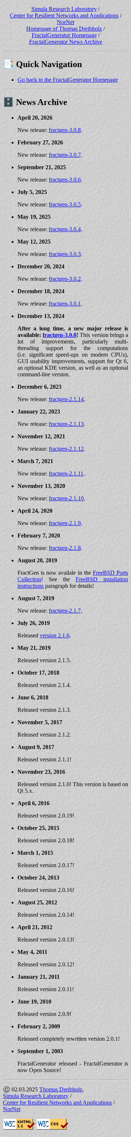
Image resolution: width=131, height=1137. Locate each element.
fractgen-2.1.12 (66, 449)
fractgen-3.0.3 (65, 254)
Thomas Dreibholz (60, 1089)
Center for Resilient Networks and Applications (64, 15)
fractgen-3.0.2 (65, 279)
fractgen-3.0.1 (65, 303)
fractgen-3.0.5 (65, 204)
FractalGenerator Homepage (64, 35)
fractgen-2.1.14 (66, 399)
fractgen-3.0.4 (65, 229)
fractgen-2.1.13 (66, 424)
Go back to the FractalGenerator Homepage (67, 80)
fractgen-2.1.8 (65, 548)
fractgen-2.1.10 (66, 498)
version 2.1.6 (55, 635)
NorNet (65, 22)
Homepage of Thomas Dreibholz (64, 29)
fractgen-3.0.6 (65, 179)
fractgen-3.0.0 (59, 335)
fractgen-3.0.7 (65, 155)
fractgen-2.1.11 (66, 473)
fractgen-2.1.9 (65, 523)
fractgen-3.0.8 (65, 130)
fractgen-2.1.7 (65, 611)
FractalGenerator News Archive (65, 42)
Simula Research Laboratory (64, 9)
